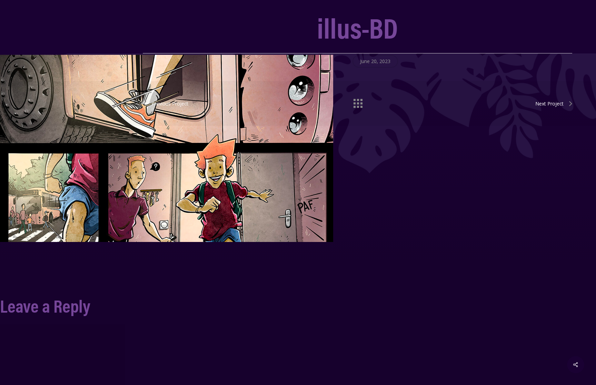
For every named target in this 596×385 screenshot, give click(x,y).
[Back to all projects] (358, 102)
